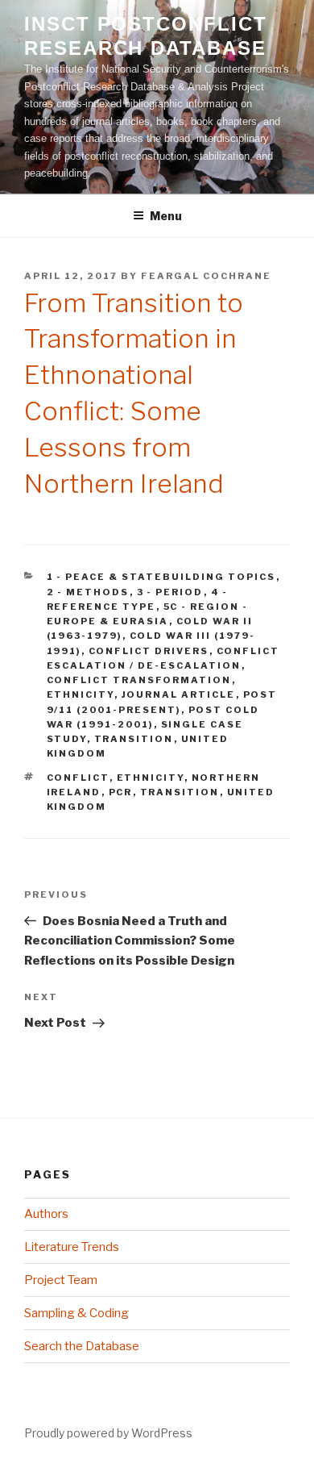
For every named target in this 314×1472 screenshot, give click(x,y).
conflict (78, 777)
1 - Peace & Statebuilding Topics (161, 576)
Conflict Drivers (149, 651)
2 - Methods (88, 592)
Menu (166, 216)
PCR (121, 792)
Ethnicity (80, 694)
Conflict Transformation (139, 680)
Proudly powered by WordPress (108, 1433)
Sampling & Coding (76, 1313)
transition (180, 792)
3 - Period (170, 592)
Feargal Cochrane (206, 275)
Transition (134, 738)
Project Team (60, 1280)
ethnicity (150, 777)
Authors (46, 1214)
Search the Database (81, 1346)
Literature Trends (71, 1247)
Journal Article (179, 694)
